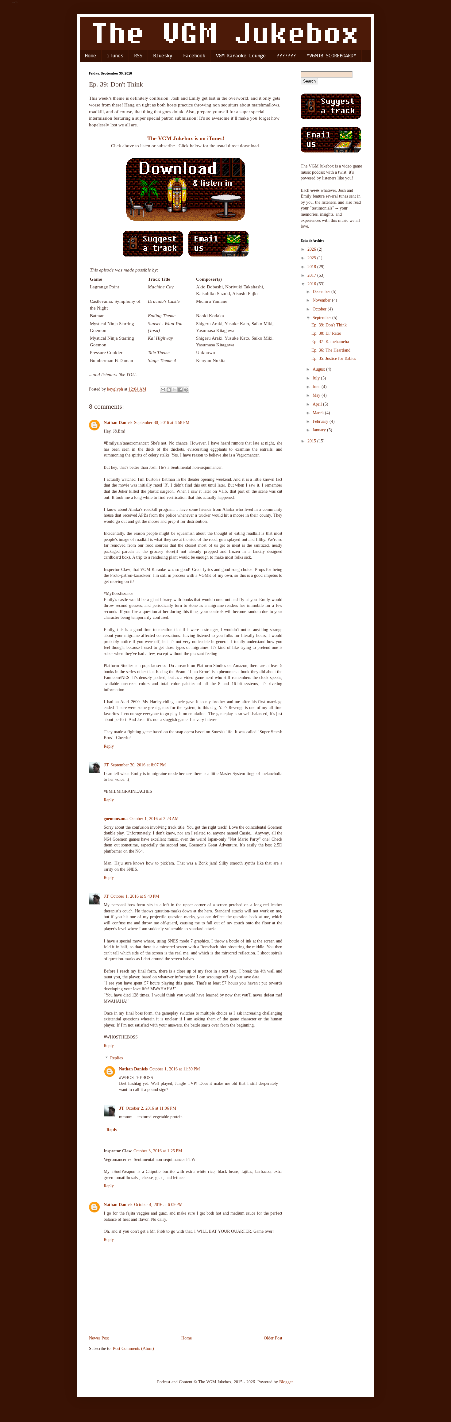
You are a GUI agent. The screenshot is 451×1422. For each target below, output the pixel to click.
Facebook (194, 56)
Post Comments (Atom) (133, 1348)
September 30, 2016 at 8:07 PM (138, 765)
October (320, 309)
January (320, 430)
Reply (109, 746)
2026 (312, 249)
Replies (116, 1058)
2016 (312, 284)
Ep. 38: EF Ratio (326, 333)
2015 (312, 441)
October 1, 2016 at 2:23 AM (154, 818)
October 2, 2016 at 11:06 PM (151, 1108)
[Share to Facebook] (180, 390)
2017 (312, 275)
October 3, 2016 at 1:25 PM (157, 1151)
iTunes (115, 56)
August (319, 369)
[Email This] (163, 390)
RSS (138, 56)
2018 (312, 266)
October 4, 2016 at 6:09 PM (158, 1204)
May (317, 395)
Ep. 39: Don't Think (329, 325)
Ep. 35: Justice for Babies (333, 358)
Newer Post (99, 1338)
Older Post (273, 1338)
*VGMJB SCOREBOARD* (331, 56)
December (322, 291)
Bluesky (162, 56)
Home (90, 56)
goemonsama (116, 818)
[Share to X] (175, 390)
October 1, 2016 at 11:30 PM (174, 1069)
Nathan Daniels (118, 422)
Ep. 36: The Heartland (330, 350)
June (317, 386)
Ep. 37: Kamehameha (330, 341)
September (322, 317)
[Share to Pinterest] (186, 390)
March (319, 412)
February (321, 421)
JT (106, 765)
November (322, 300)
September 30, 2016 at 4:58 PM (161, 422)
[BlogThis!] (169, 390)
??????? (286, 56)
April (318, 404)
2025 (312, 258)
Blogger (286, 1382)
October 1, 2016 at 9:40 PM (134, 896)
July (317, 378)
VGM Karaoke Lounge (241, 56)
